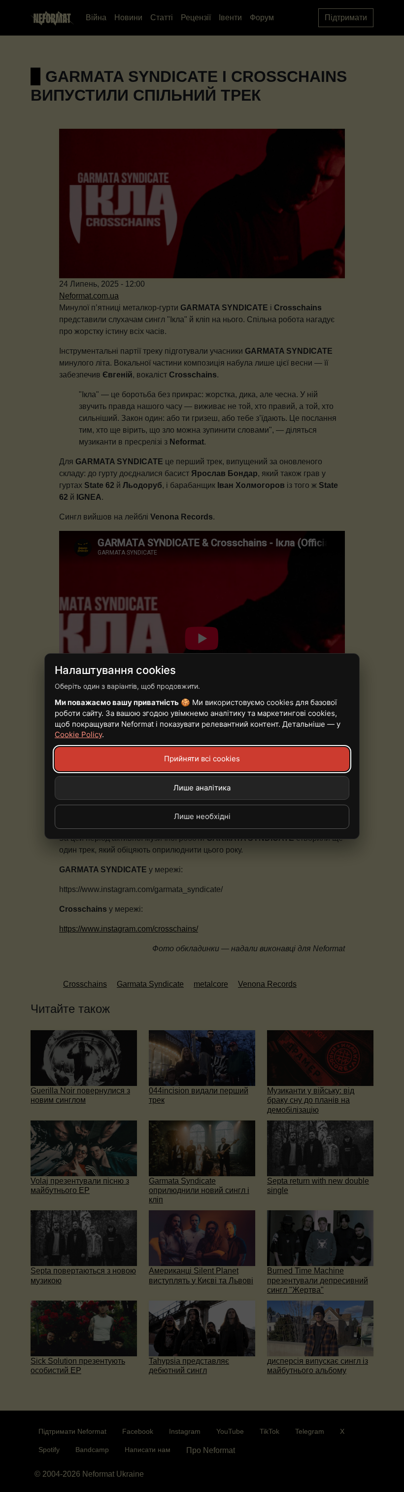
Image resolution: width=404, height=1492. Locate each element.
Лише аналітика (202, 787)
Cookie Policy (78, 734)
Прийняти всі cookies (202, 758)
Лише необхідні (202, 816)
